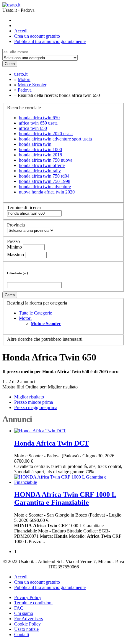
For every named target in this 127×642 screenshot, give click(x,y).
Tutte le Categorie (35, 312)
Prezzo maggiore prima (35, 407)
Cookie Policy (27, 623)
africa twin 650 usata (38, 122)
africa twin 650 (33, 128)
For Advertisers (28, 618)
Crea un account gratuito (37, 36)
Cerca (10, 64)
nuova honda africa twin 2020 (47, 191)
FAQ (19, 607)
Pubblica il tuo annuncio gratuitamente (50, 41)
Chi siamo (23, 613)
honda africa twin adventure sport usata (55, 138)
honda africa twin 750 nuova (45, 160)
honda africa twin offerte (42, 165)
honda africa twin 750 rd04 (44, 175)
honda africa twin (35, 144)
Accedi (20, 30)
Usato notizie (26, 629)
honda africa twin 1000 (40, 149)
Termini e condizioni (33, 602)
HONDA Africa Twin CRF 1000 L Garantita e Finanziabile (65, 498)
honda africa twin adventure (45, 186)
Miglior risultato (63, 386)
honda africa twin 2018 (40, 154)
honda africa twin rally (40, 170)
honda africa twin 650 (39, 117)
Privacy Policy (27, 597)
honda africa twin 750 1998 (44, 181)
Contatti (21, 634)
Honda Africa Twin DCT (51, 443)
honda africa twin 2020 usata (46, 133)
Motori (25, 318)
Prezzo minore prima (33, 402)
